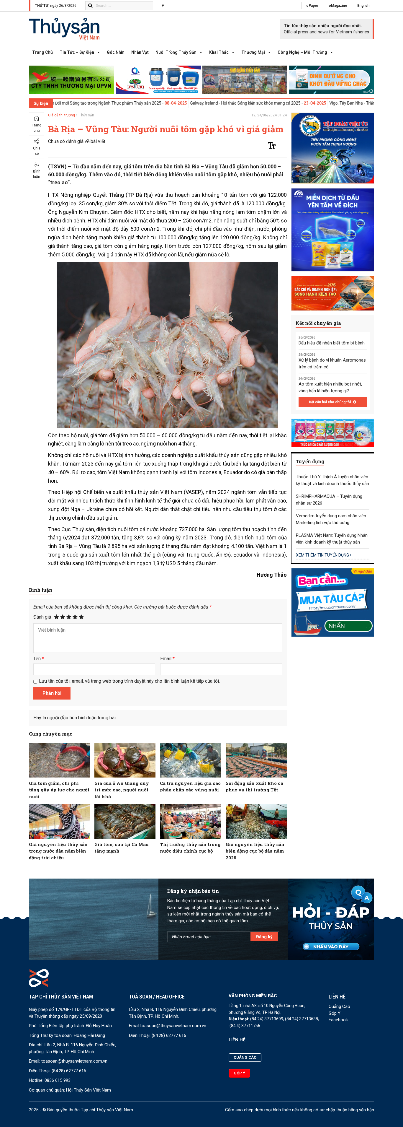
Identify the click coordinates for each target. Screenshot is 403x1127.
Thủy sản (86, 115)
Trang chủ (42, 52)
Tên (38, 658)
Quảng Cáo (339, 1006)
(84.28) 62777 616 (69, 1071)
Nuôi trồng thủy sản (175, 52)
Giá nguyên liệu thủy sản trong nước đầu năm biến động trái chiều (58, 851)
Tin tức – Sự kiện (77, 52)
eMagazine (338, 6)
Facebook (338, 1019)
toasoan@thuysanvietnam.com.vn (74, 1061)
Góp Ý (334, 1013)
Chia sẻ (36, 151)
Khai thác (219, 52)
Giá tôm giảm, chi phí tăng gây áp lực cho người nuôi (59, 789)
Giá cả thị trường (61, 115)
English (363, 6)
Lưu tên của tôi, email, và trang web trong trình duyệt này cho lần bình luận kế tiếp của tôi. (129, 681)
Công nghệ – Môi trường (302, 52)
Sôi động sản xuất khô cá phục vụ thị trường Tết (254, 786)
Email (167, 658)
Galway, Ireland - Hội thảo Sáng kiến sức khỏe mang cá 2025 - (202, 103)
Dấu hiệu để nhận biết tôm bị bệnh (332, 343)
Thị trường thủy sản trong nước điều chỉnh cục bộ (190, 847)
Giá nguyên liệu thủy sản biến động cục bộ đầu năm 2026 (255, 851)
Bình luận (36, 174)
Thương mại (253, 52)
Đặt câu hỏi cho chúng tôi (330, 402)
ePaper (312, 6)
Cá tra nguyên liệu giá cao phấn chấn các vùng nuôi (190, 786)
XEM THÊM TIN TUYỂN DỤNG (323, 555)
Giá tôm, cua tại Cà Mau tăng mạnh (121, 847)
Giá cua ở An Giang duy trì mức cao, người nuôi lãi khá (121, 789)
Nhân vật (140, 52)
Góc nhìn (115, 52)
